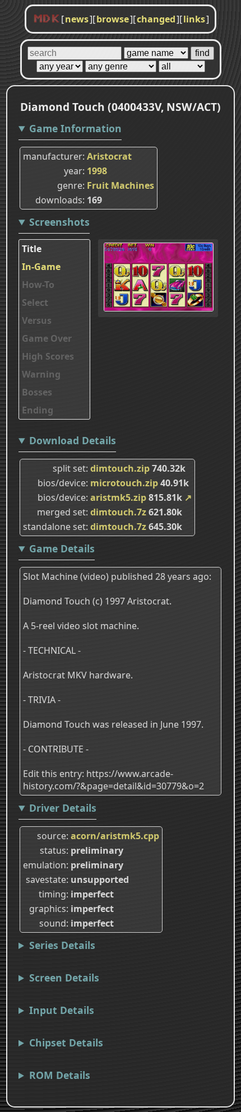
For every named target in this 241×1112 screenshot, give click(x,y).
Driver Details (62, 808)
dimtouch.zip (120, 468)
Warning (41, 374)
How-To (38, 284)
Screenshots (59, 222)
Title (31, 249)
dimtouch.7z (118, 512)
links (194, 19)
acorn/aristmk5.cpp (115, 836)
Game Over (47, 338)
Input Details (61, 1010)
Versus (37, 320)
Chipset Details (66, 1042)
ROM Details (59, 1075)
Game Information (75, 128)
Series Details (62, 945)
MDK (46, 19)
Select (35, 302)
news (77, 19)
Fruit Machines (120, 185)
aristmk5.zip (118, 497)
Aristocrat (109, 156)
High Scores (48, 356)
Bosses (37, 392)
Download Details (72, 440)
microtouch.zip (124, 483)
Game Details (62, 548)
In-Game (41, 266)
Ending (37, 410)
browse (112, 19)
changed (156, 19)
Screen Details (64, 977)
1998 (97, 171)
